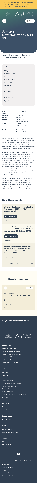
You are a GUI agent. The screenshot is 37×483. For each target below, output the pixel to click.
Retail (3, 378)
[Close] (35, 2)
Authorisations (6, 389)
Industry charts (6, 397)
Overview (9, 67)
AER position (8, 71)
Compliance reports (8, 381)
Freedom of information (8, 473)
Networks (5, 375)
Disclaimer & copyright (8, 467)
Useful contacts (6, 360)
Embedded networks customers (12, 351)
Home (4, 55)
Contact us (5, 410)
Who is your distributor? (9, 349)
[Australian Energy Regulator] (18, 14)
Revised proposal (9, 89)
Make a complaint (7, 357)
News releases (6, 445)
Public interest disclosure (9, 476)
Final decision (8, 95)
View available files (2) (11, 264)
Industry (10, 55)
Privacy (4, 470)
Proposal (7, 77)
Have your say (6, 419)
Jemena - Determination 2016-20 (17, 296)
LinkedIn (18, 453)
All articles (5, 442)
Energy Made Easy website (10, 362)
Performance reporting (9, 386)
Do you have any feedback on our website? (15, 322)
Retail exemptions (7, 392)
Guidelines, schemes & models (11, 383)
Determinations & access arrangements (14, 394)
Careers (4, 407)
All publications (7, 429)
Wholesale (5, 372)
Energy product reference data (11, 354)
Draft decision (8, 83)
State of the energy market (10, 432)
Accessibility (5, 464)
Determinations (26, 55)
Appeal (6, 101)
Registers (17, 55)
